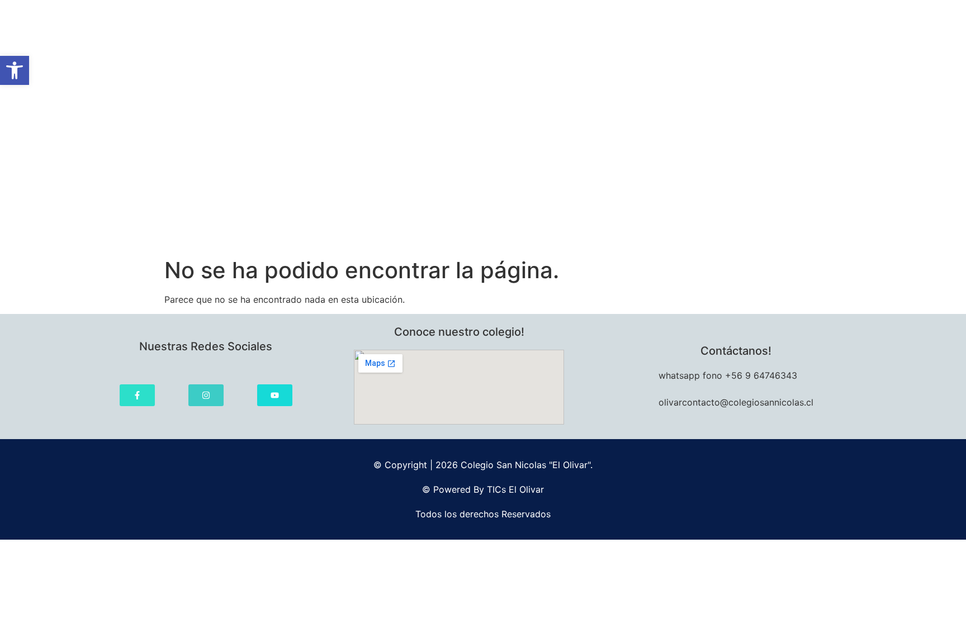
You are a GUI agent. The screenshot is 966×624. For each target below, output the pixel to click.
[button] (14, 70)
